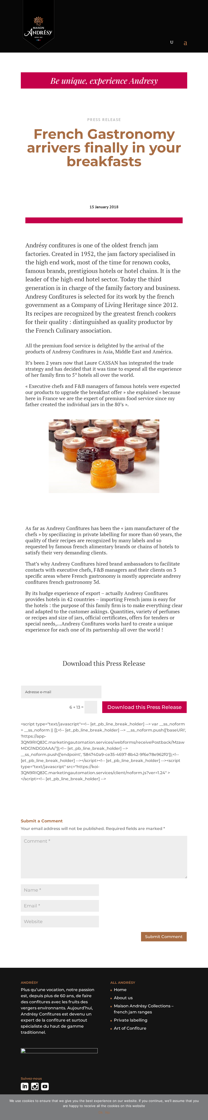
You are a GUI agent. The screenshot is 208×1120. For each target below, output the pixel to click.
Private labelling (130, 1020)
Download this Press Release (144, 707)
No (107, 1112)
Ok (100, 1112)
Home (120, 989)
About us (123, 997)
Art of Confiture (130, 1028)
